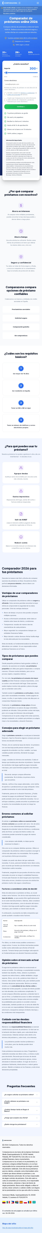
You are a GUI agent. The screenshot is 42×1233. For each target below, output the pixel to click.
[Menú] (38, 3)
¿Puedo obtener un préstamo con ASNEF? (16, 1102)
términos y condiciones (27, 93)
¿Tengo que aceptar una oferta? (16, 1118)
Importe (7, 68)
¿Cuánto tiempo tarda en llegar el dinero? (16, 1110)
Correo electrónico (10, 80)
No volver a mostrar (9, 13)
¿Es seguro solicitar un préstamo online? (19, 1095)
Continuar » (21, 107)
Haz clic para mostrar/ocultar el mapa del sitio (17, 1228)
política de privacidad (13, 95)
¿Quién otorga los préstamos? (15, 1124)
